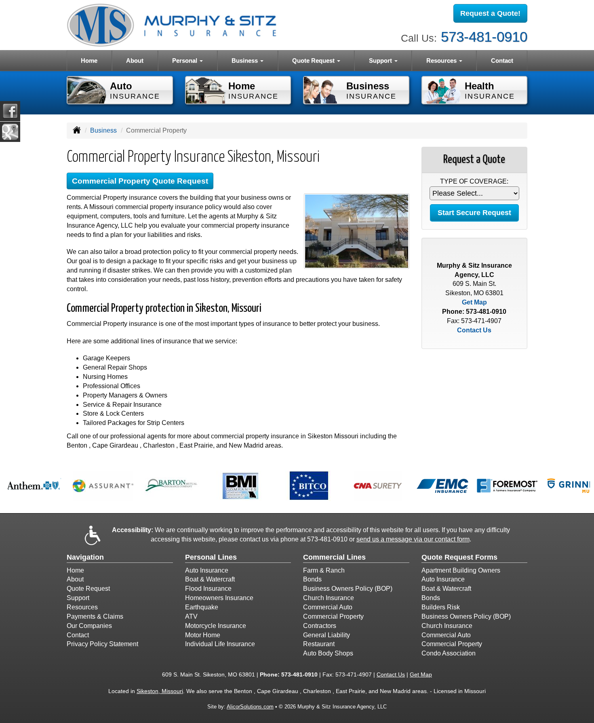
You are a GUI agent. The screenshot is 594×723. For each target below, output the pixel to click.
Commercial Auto (327, 607)
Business (103, 130)
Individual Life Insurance (220, 644)
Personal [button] (185, 60)
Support (78, 597)
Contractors (319, 625)
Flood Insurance (208, 588)
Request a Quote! (490, 13)
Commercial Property (333, 616)
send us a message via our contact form (413, 539)
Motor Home (202, 635)
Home (89, 60)
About (134, 60)
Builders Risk (440, 607)
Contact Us (474, 330)
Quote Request (88, 588)
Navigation (85, 557)
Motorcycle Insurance (215, 625)
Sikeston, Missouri (160, 691)
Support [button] (381, 60)
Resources (82, 607)
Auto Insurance (206, 570)
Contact (502, 60)
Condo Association (448, 653)
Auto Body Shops (328, 653)
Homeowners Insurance (219, 597)
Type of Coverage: (474, 181)
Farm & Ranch (324, 570)
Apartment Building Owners (460, 570)
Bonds (312, 579)
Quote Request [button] (314, 60)
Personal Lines (211, 557)
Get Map (474, 302)
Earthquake (201, 607)
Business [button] (245, 60)
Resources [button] (442, 60)
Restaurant (319, 644)
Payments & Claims (95, 616)
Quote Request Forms (459, 557)
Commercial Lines (334, 557)
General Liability (326, 635)
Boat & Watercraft (210, 579)
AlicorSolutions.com (250, 707)
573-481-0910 (484, 36)
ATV (191, 616)
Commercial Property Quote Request (140, 181)
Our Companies (89, 625)
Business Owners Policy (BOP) (347, 588)
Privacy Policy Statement (102, 644)
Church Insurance (328, 597)
